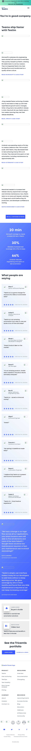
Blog (18, 704)
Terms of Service (10, 734)
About (4, 698)
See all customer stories (15, 216)
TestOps (4, 679)
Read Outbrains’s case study (12, 162)
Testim (4, 673)
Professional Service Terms (20, 736)
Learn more (8, 652)
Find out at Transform (15, 4)
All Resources (21, 713)
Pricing (4, 690)
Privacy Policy (21, 734)
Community (21, 716)
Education (20, 707)
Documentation (22, 676)
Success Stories (22, 701)
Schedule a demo (22, 652)
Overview (20, 673)
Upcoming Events (23, 698)
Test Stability (6, 682)
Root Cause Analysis (5, 686)
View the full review (21, 304)
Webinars (20, 710)
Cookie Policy (7, 736)
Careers (4, 701)
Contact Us (5, 704)
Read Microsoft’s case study (13, 74)
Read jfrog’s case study (11, 118)
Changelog (21, 679)
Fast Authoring (6, 676)
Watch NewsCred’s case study (13, 206)
